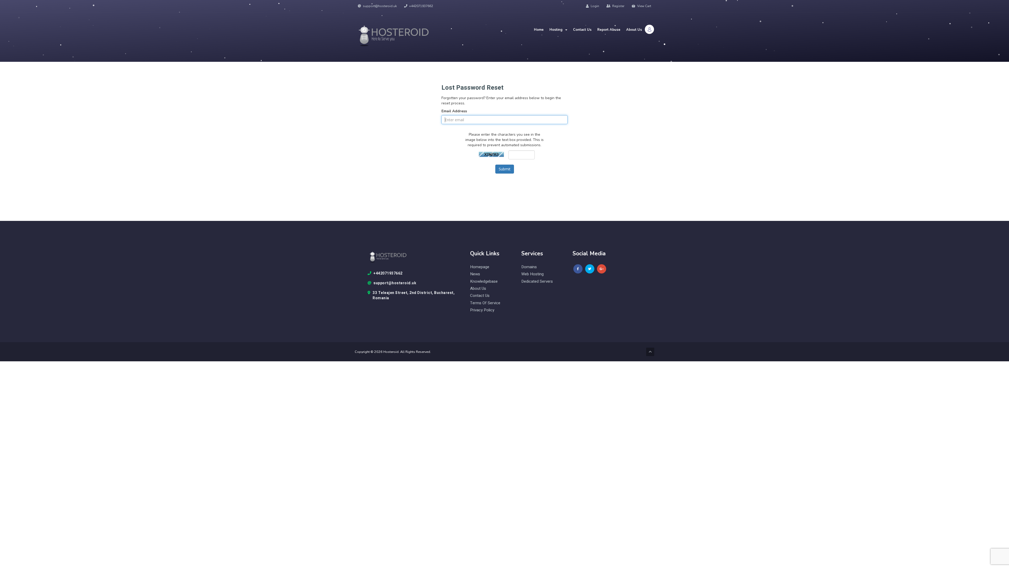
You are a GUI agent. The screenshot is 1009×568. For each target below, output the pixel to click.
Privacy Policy (482, 310)
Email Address (454, 111)
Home (539, 29)
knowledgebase (484, 281)
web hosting (532, 274)
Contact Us (582, 29)
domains (529, 267)
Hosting (557, 29)
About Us (634, 29)
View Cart (643, 6)
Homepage (479, 267)
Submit (505, 168)
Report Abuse (608, 29)
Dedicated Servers (537, 281)
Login (594, 6)
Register (617, 6)
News (475, 274)
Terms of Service (485, 303)
